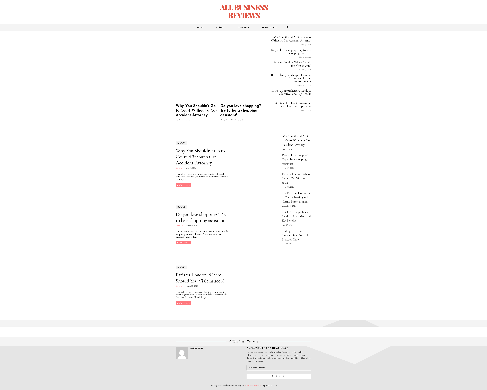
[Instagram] (291, 117)
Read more (183, 185)
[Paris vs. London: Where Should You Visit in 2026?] (256, 285)
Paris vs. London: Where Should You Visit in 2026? (292, 64)
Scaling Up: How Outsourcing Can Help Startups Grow (293, 104)
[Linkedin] (297, 117)
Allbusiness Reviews (252, 386)
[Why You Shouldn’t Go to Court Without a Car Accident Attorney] (198, 68)
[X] (303, 117)
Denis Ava (180, 120)
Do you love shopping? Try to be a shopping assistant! (240, 110)
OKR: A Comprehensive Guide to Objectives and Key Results (291, 92)
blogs (181, 143)
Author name (196, 348)
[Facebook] (284, 117)
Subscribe (279, 376)
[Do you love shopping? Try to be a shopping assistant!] (242, 68)
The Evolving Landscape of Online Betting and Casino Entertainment (291, 78)
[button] (287, 27)
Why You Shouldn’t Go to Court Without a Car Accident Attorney (196, 110)
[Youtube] (310, 117)
